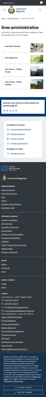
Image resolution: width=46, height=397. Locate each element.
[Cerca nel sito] (40, 10)
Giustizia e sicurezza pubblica (12, 234)
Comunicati (5, 268)
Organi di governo (8, 190)
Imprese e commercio (9, 252)
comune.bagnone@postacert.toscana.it (19, 310)
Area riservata (6, 345)
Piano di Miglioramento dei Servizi (14, 349)
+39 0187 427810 (11, 300)
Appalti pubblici (7, 248)
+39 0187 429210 (11, 303)
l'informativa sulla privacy (13, 381)
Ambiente (5, 241)
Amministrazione (13, 18)
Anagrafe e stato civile (9, 227)
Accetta (24, 392)
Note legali (5, 338)
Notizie (4, 264)
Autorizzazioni (6, 230)
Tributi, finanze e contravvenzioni (14, 245)
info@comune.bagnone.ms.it (17, 307)
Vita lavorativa (6, 223)
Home (3, 18)
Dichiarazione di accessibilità (12, 342)
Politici (3, 200)
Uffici (3, 197)
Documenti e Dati (8, 208)
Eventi (3, 287)
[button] (8, 3)
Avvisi (3, 271)
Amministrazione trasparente (12, 331)
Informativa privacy (8, 335)
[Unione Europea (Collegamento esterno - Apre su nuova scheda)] (23, 169)
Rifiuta (25, 387)
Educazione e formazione (10, 238)
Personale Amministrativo (11, 204)
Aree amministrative (9, 193)
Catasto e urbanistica (9, 220)
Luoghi (3, 283)
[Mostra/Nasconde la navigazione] (4, 9)
